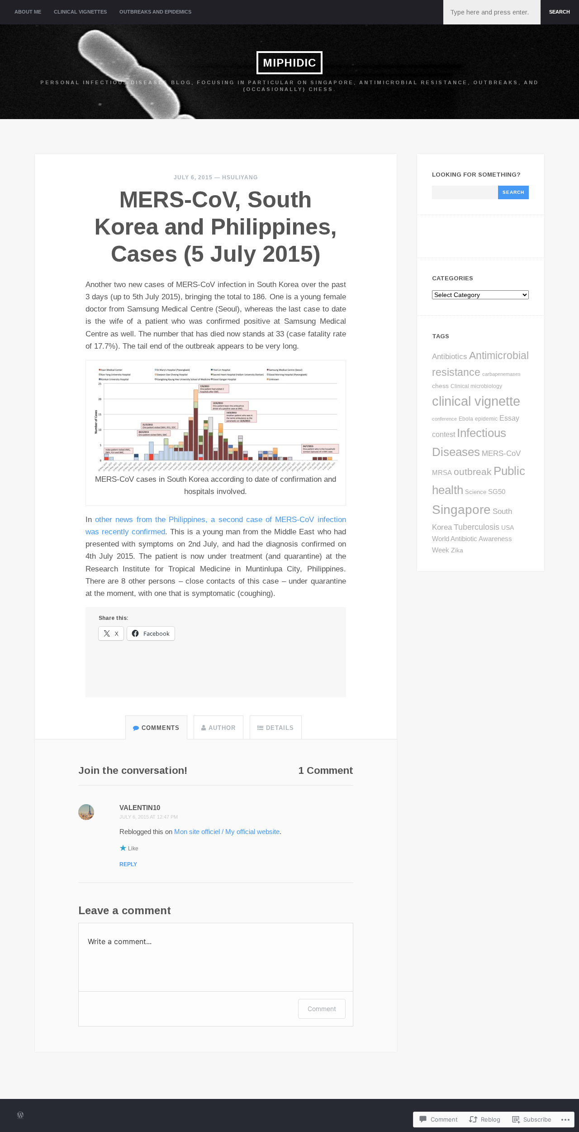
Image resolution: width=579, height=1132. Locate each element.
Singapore (461, 509)
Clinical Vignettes (80, 11)
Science (475, 492)
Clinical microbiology (476, 386)
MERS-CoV (501, 453)
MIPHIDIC (289, 63)
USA (507, 527)
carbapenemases (501, 374)
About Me (27, 11)
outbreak (473, 471)
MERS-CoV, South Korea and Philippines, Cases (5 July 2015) (216, 227)
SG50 (496, 491)
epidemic (486, 419)
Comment (322, 1008)
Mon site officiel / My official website (227, 831)
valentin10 (139, 807)
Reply (128, 864)
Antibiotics (449, 356)
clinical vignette (476, 400)
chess (440, 385)
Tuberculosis (476, 527)
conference (444, 419)
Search (559, 11)
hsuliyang (240, 177)
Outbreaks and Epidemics (155, 11)
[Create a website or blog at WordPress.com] (20, 1116)
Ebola (466, 419)
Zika (457, 550)
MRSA (442, 472)
